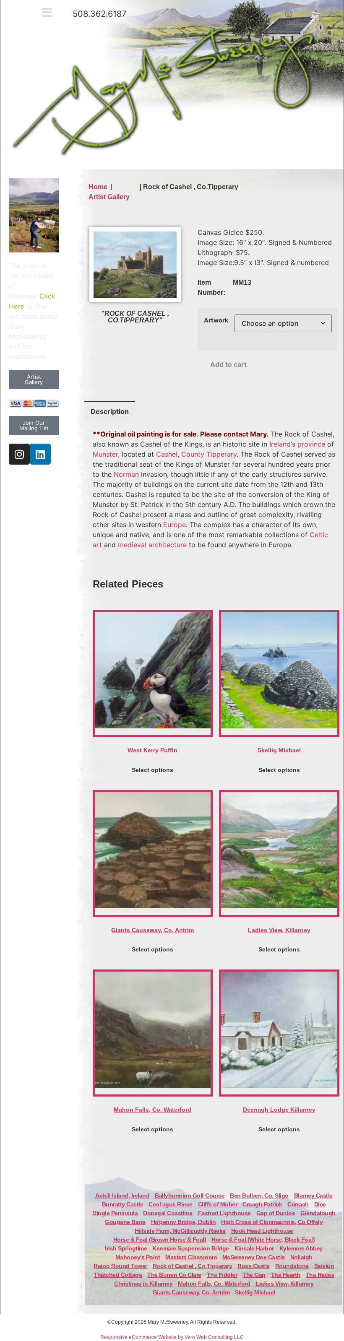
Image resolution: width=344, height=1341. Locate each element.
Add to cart (228, 364)
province (311, 444)
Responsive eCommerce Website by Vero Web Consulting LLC (172, 1337)
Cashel (166, 454)
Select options (152, 770)
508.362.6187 (99, 14)
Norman (126, 474)
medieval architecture (152, 545)
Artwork (216, 320)
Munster (105, 454)
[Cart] (288, 13)
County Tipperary (209, 454)
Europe (174, 524)
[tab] (109, 411)
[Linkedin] (40, 454)
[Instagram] (19, 454)
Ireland (280, 444)
